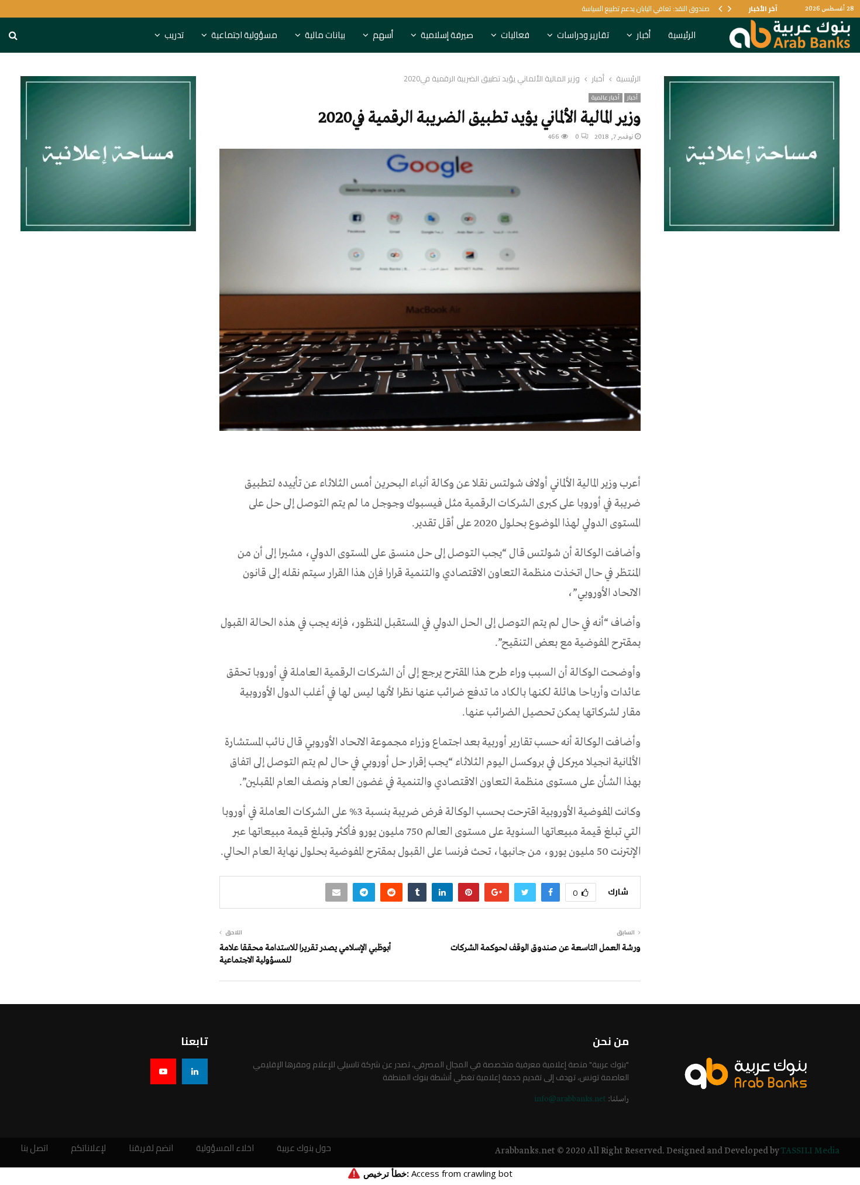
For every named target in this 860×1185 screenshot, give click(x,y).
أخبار (644, 34)
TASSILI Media (810, 1151)
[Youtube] (163, 1071)
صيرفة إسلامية (447, 34)
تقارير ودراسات (583, 34)
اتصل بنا (34, 1148)
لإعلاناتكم (88, 1148)
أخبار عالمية (605, 97)
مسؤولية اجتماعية (244, 34)
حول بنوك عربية (304, 1148)
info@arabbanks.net (570, 1099)
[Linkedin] (195, 1071)
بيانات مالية (325, 34)
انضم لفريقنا (151, 1148)
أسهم (383, 34)
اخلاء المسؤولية (225, 1148)
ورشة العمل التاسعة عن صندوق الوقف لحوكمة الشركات (545, 948)
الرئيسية (682, 34)
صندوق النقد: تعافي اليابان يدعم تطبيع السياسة (646, 8)
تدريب (174, 34)
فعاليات (515, 34)
